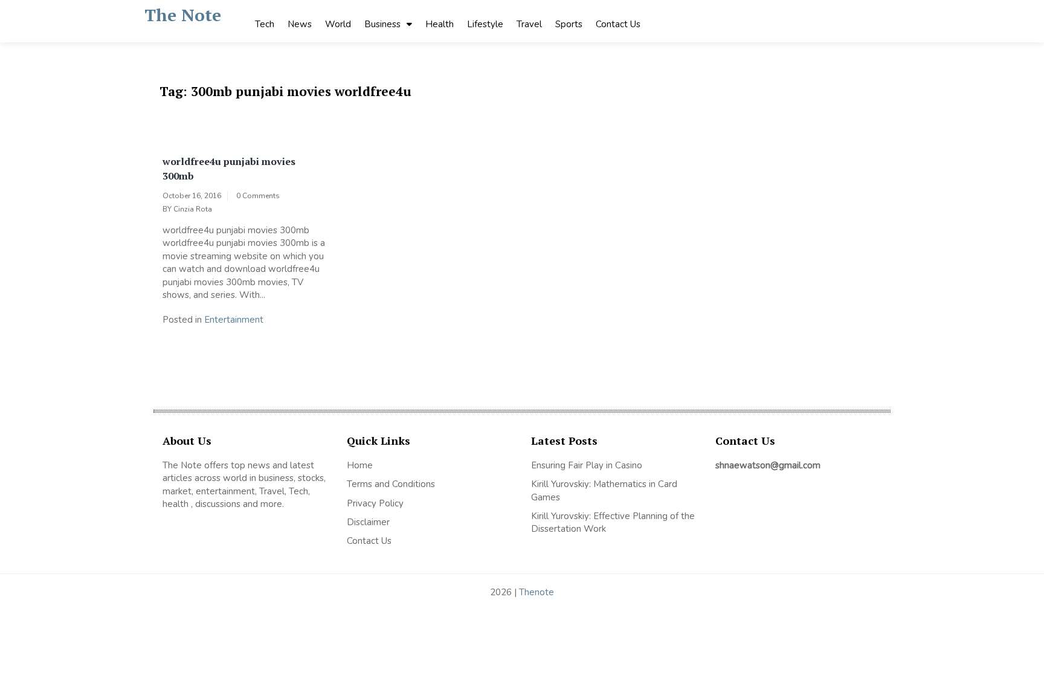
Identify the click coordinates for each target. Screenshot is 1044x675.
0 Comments (258, 196)
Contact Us (618, 24)
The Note (182, 15)
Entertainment (233, 320)
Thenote (536, 592)
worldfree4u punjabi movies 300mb (229, 168)
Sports (568, 24)
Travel (529, 24)
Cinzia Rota (192, 209)
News (300, 24)
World (338, 24)
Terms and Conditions (391, 484)
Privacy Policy (375, 503)
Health (439, 24)
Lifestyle (485, 24)
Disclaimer (368, 522)
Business (382, 24)
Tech (264, 24)
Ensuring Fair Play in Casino (586, 465)
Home (360, 465)
